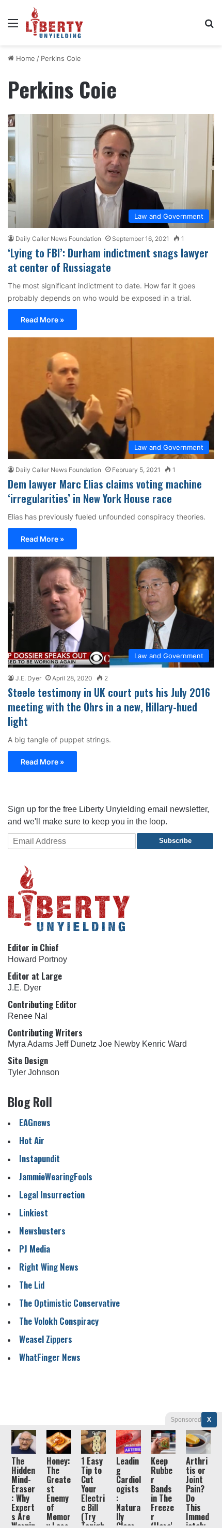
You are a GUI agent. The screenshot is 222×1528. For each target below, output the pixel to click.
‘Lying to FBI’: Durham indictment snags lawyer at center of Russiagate (108, 260)
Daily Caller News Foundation (58, 238)
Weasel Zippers (45, 1338)
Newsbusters (42, 1230)
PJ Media (34, 1248)
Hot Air (31, 1140)
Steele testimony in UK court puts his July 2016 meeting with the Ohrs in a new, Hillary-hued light (109, 707)
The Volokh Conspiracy (59, 1320)
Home (24, 58)
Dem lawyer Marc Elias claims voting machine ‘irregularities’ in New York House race (105, 491)
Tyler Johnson (33, 1072)
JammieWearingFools (55, 1176)
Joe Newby (119, 1043)
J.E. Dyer (28, 678)
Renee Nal (27, 1016)
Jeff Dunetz (76, 1043)
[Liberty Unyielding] (54, 22)
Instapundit (39, 1158)
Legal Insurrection (52, 1194)
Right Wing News (48, 1266)
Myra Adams (30, 1043)
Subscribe (175, 840)
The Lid (31, 1284)
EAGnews (35, 1122)
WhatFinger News (50, 1357)
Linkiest (33, 1212)
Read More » (42, 319)
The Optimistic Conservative (69, 1302)
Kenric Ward (164, 1043)
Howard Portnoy (37, 959)
